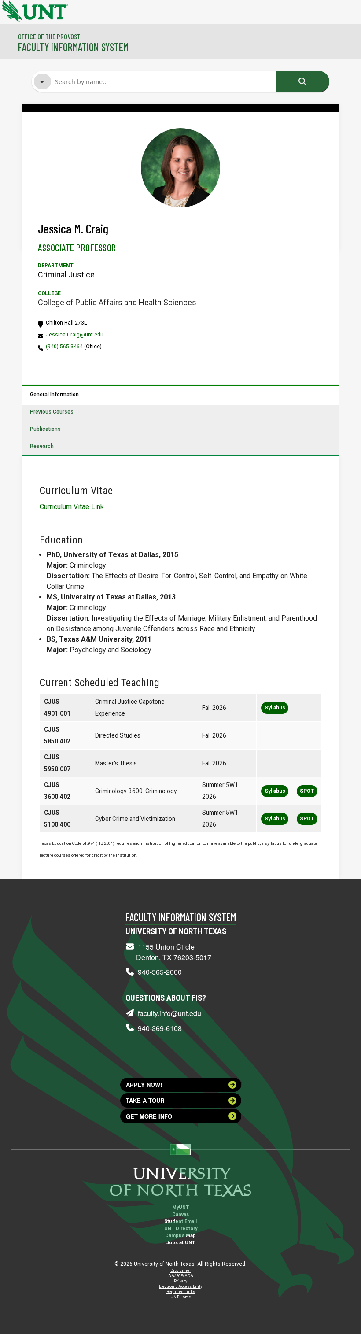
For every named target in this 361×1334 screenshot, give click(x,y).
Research (42, 446)
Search (302, 81)
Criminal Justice (66, 274)
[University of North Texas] (11, 10)
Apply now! (144, 1084)
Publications (45, 429)
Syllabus (275, 708)
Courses (68, 139)
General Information (54, 395)
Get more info (149, 1116)
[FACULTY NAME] (42, 81)
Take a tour (145, 1100)
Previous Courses (52, 412)
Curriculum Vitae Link (72, 507)
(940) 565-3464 (64, 347)
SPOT (307, 791)
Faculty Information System (73, 47)
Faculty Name (76, 122)
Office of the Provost (49, 36)
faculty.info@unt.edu (169, 1013)
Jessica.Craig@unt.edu (74, 335)
